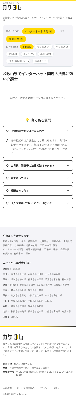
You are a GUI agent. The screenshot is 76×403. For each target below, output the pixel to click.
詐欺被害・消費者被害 (26, 245)
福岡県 (14, 311)
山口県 (48, 301)
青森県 (14, 274)
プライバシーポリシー (50, 388)
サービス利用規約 (25, 388)
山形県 (48, 274)
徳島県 (14, 306)
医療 (28, 253)
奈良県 (48, 295)
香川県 (23, 306)
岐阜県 (14, 290)
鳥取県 (14, 301)
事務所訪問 (45, 54)
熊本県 (40, 311)
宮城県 (31, 274)
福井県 (48, 285)
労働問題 (67, 241)
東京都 (56, 279)
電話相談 (12, 54)
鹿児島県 (66, 311)
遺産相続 (56, 241)
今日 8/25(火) (43, 46)
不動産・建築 (51, 249)
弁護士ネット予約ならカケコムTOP (20, 17)
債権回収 (7, 245)
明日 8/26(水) (62, 46)
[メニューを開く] (70, 6)
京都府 (23, 295)
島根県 (23, 301)
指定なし (26, 46)
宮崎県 (56, 311)
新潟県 (23, 285)
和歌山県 (57, 295)
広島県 (40, 301)
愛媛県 (31, 306)
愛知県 (31, 290)
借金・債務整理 (29, 241)
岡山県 (31, 301)
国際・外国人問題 (49, 245)
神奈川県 (66, 279)
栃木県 (23, 279)
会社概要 (7, 388)
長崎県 (31, 311)
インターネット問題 (52, 17)
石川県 (40, 285)
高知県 (40, 306)
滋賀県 (14, 295)
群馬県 (31, 279)
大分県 (48, 311)
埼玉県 (40, 279)
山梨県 (57, 285)
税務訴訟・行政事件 (13, 253)
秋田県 (40, 274)
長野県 (65, 285)
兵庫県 (40, 295)
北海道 (16, 269)
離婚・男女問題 (10, 241)
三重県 (40, 290)
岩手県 (23, 274)
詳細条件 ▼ (40, 61)
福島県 (56, 274)
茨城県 (14, 279)
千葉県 (48, 279)
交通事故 (44, 241)
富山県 (31, 285)
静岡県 (23, 290)
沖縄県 (14, 317)
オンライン (28, 54)
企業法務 (65, 249)
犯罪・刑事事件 (33, 249)
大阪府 (31, 295)
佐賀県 (23, 311)
